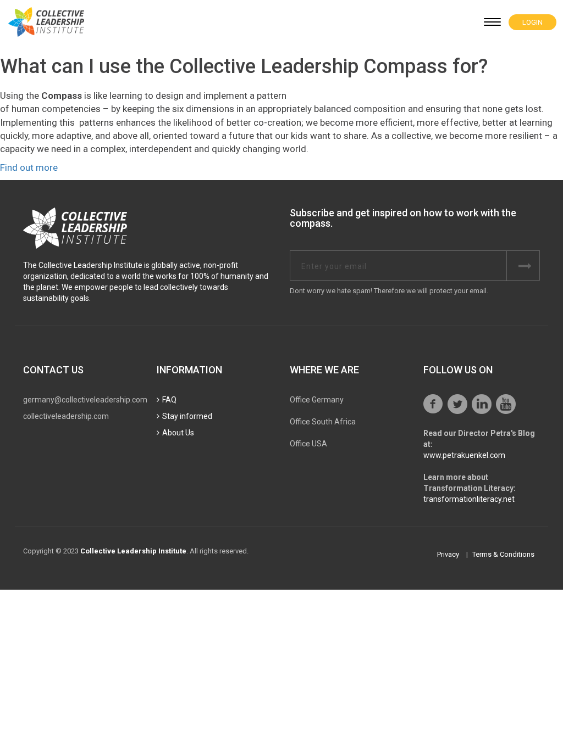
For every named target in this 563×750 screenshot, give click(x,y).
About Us (178, 432)
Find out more (29, 167)
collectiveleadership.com (66, 416)
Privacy (448, 554)
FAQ (169, 399)
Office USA (308, 443)
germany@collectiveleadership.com (85, 399)
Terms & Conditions (503, 554)
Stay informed (187, 416)
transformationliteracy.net (469, 499)
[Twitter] (457, 404)
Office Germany (317, 399)
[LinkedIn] (482, 404)
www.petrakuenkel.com (464, 455)
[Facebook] (433, 404)
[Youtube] (506, 404)
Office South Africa (323, 421)
